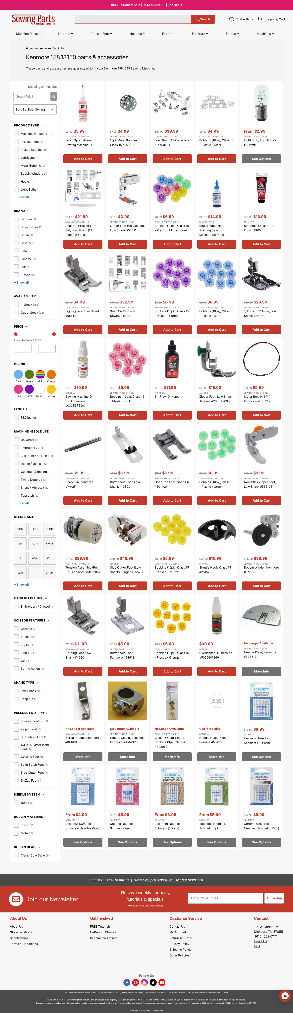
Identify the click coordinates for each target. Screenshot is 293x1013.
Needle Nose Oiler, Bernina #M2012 (212, 740)
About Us (16, 926)
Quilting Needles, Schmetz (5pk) (122, 826)
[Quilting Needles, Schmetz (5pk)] (127, 807)
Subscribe (274, 898)
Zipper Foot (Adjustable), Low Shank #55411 (127, 228)
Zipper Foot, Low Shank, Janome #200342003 (216, 399)
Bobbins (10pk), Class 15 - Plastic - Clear (216, 142)
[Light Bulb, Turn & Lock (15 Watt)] (261, 123)
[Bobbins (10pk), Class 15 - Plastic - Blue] (216, 294)
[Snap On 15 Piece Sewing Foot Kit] (127, 294)
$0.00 (25, 340)
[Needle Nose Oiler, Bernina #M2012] (216, 721)
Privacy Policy (179, 944)
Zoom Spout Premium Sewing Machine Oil (80, 142)
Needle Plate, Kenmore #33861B (260, 654)
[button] (270, 19)
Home (29, 48)
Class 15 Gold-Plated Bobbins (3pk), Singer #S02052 (170, 742)
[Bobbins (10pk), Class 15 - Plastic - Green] (216, 465)
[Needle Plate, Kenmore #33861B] (261, 636)
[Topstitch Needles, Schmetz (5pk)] (216, 807)
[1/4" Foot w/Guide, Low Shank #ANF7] (261, 294)
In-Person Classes (103, 932)
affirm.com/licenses (179, 1003)
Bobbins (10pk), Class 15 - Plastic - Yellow (172, 570)
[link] (33, 133)
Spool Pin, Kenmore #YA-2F (79, 484)
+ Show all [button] (21, 197)
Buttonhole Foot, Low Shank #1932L (125, 484)
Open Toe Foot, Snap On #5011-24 (172, 484)
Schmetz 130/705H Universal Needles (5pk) (82, 826)
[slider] (16, 334)
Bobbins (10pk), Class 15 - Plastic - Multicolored (172, 228)
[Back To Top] (287, 1007)
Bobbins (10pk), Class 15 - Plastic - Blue (216, 313)
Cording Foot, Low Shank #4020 (78, 655)
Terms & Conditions (24, 944)
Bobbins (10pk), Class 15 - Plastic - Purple (172, 313)
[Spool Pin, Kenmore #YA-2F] (82, 465)
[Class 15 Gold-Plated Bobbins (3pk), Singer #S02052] (172, 721)
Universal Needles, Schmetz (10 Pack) (257, 740)
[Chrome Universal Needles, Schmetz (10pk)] (261, 807)
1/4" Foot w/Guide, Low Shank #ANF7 (260, 313)
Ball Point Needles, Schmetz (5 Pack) (168, 826)
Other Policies (179, 955)
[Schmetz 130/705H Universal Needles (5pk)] (82, 807)
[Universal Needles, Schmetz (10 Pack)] (261, 721)
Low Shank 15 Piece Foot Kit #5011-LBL (172, 142)
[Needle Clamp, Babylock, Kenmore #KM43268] (127, 721)
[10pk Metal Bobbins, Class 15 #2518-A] (127, 123)
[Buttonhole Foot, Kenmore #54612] (127, 636)
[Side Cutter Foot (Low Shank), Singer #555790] (127, 550)
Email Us (260, 941)
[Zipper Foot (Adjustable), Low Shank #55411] (127, 209)
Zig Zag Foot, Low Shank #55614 (82, 313)
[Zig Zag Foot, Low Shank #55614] (82, 294)
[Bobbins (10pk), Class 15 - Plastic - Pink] (127, 380)
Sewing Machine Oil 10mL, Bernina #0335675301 (79, 401)
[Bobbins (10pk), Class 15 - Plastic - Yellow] (172, 550)
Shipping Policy (180, 949)
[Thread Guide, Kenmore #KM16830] (82, 721)
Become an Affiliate (103, 938)
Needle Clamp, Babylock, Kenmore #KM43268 (127, 740)
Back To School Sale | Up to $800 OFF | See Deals (146, 5)
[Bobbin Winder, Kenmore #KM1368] (261, 550)
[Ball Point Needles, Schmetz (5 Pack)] (172, 807)
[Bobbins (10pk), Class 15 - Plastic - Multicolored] (172, 209)
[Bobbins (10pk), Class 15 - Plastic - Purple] (172, 294)
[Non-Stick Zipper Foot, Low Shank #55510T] (261, 465)
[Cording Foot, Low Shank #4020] (82, 636)
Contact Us (177, 926)
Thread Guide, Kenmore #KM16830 (82, 740)
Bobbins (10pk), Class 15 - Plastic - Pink (127, 399)
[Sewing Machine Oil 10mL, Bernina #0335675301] (82, 380)
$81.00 (37, 340)
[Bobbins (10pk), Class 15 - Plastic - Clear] (216, 123)
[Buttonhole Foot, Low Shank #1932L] (127, 465)
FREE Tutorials (100, 926)
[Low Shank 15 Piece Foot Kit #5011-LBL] (172, 123)
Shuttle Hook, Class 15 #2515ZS (215, 570)
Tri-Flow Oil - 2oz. (167, 396)
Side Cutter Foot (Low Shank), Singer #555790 (127, 570)
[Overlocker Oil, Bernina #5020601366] (216, 636)
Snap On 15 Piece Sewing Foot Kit (122, 313)
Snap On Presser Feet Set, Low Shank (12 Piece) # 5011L (80, 230)
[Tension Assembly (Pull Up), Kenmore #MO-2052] (82, 550)
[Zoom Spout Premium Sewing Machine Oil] (82, 123)
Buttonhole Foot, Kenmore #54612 (122, 655)
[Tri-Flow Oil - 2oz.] (172, 380)
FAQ (257, 946)
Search (205, 19)
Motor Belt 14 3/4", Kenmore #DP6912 (257, 399)
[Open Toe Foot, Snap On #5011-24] (172, 465)
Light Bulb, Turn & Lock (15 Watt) (260, 142)
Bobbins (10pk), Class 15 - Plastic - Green (216, 484)
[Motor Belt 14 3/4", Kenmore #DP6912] (261, 380)
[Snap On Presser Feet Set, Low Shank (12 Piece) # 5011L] (82, 209)
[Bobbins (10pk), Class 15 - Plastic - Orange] (172, 636)
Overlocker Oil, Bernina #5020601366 (215, 655)
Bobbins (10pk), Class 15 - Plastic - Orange (172, 655)
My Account (177, 932)
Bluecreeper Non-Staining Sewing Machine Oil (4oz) (212, 230)
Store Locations (21, 932)
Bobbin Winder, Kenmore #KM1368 (261, 570)
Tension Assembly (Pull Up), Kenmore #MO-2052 (82, 570)
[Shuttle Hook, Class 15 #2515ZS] (216, 550)
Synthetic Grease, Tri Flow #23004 (259, 228)
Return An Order (181, 938)
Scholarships (19, 938)
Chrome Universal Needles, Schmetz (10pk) (261, 826)
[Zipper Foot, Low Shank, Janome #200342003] (216, 380)
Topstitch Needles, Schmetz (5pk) (212, 826)
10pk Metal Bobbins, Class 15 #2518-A (124, 142)
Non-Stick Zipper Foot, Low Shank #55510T (260, 484)
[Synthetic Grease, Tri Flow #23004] (261, 209)
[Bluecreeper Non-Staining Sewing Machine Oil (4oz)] (216, 209)
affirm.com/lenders (168, 1000)
